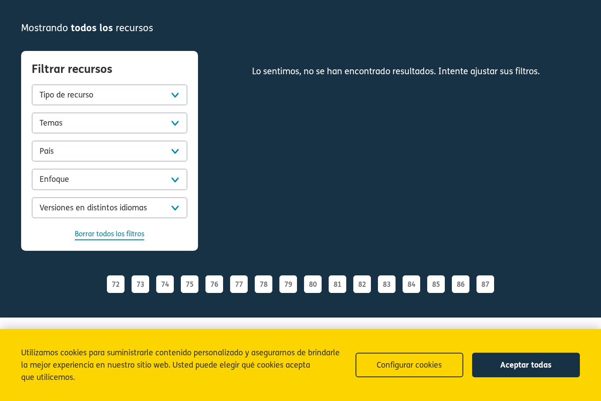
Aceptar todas (526, 365)
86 (461, 284)
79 (288, 284)
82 (362, 284)
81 (337, 284)
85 (436, 284)
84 (411, 284)
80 (313, 284)
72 (116, 284)
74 (165, 284)
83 (387, 284)
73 (140, 284)
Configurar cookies (409, 365)
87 (485, 284)
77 (239, 284)
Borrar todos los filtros (109, 234)
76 (214, 284)
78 (264, 284)
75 (190, 284)
